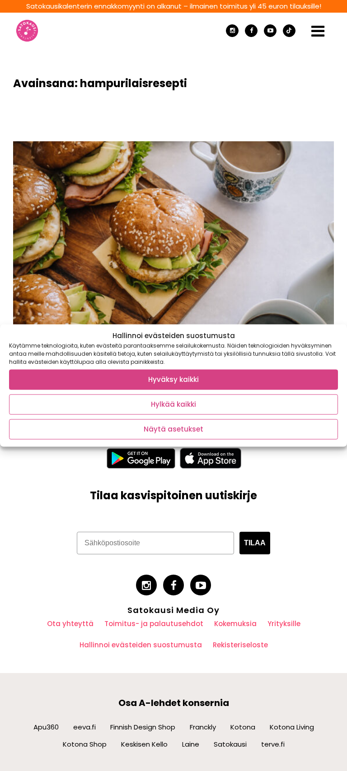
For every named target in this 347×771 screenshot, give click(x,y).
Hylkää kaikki (173, 404)
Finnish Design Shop (142, 727)
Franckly (203, 727)
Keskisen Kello (144, 744)
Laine (190, 744)
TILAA (255, 543)
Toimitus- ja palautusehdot (153, 623)
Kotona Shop (85, 744)
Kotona (242, 727)
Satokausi (230, 744)
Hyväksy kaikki (173, 379)
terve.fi (273, 744)
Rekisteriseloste (240, 645)
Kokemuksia (235, 623)
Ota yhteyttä (70, 623)
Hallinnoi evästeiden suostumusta (141, 645)
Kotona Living (292, 727)
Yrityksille (283, 623)
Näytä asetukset (173, 429)
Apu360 (46, 727)
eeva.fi (84, 727)
